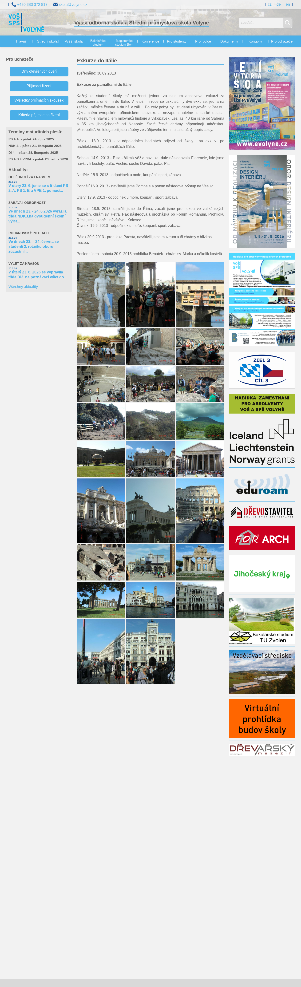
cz (270, 4)
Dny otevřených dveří (39, 71)
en (288, 4)
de (279, 4)
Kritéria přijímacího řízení (39, 115)
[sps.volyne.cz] (26, 23)
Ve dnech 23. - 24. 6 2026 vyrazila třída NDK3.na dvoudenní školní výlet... (37, 216)
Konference (150, 41)
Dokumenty (229, 41)
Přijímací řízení (39, 86)
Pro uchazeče (282, 41)
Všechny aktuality (23, 287)
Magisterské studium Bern (124, 42)
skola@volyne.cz (72, 4)
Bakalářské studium (98, 42)
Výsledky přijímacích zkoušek (38, 100)
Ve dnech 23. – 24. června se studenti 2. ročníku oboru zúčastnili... (33, 246)
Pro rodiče (203, 41)
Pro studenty (176, 41)
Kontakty (255, 41)
